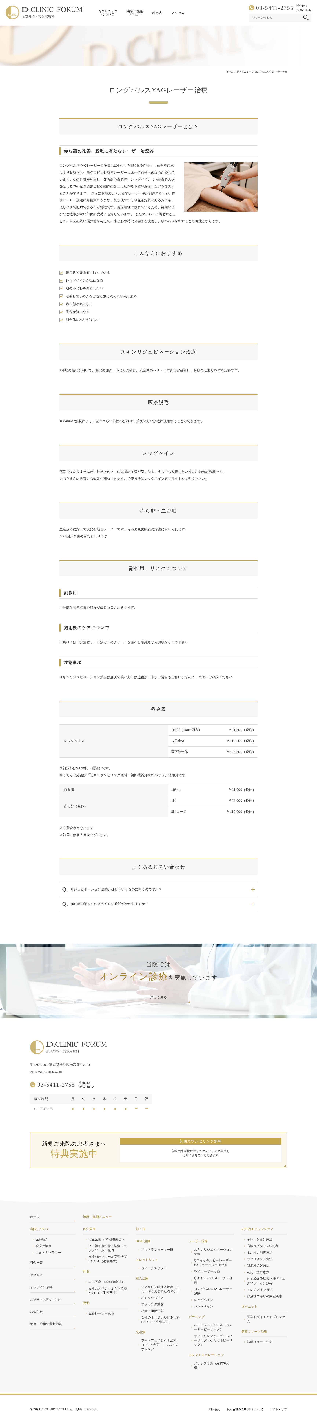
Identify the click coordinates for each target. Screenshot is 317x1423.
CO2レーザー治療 (207, 1271)
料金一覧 (36, 1262)
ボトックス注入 (152, 1297)
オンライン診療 (41, 1287)
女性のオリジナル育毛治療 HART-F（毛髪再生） (107, 1259)
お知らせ (36, 1311)
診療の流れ (44, 1246)
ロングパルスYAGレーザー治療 (213, 1291)
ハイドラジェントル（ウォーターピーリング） (213, 1327)
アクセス (177, 13)
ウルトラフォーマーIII (157, 1249)
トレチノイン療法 (260, 1290)
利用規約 (214, 1409)
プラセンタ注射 (152, 1304)
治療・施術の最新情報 (46, 1324)
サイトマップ (278, 1409)
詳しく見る (158, 997)
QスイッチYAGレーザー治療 (213, 1280)
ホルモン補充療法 (260, 1252)
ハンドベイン (203, 1306)
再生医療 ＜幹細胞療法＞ (106, 1239)
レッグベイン (203, 1300)
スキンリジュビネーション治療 (213, 1252)
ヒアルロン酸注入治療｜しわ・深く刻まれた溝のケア (160, 1289)
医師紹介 (42, 1239)
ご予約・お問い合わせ (46, 1299)
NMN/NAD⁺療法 (258, 1265)
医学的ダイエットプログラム (266, 1319)
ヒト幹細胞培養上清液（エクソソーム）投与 (107, 1248)
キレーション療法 (260, 1239)
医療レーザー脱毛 (101, 1313)
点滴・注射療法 (258, 1272)
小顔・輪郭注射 (152, 1311)
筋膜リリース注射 (260, 1342)
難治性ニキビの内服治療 (264, 1296)
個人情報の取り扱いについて (245, 1409)
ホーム (35, 1217)
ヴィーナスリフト (154, 1268)
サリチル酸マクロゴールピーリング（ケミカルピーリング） (213, 1340)
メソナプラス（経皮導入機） (211, 1365)
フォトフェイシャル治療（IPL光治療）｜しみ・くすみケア (159, 1345)
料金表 (157, 13)
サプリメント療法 (260, 1259)
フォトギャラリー (48, 1252)
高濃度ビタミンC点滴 (262, 1246)
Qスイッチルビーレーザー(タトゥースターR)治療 (213, 1263)
